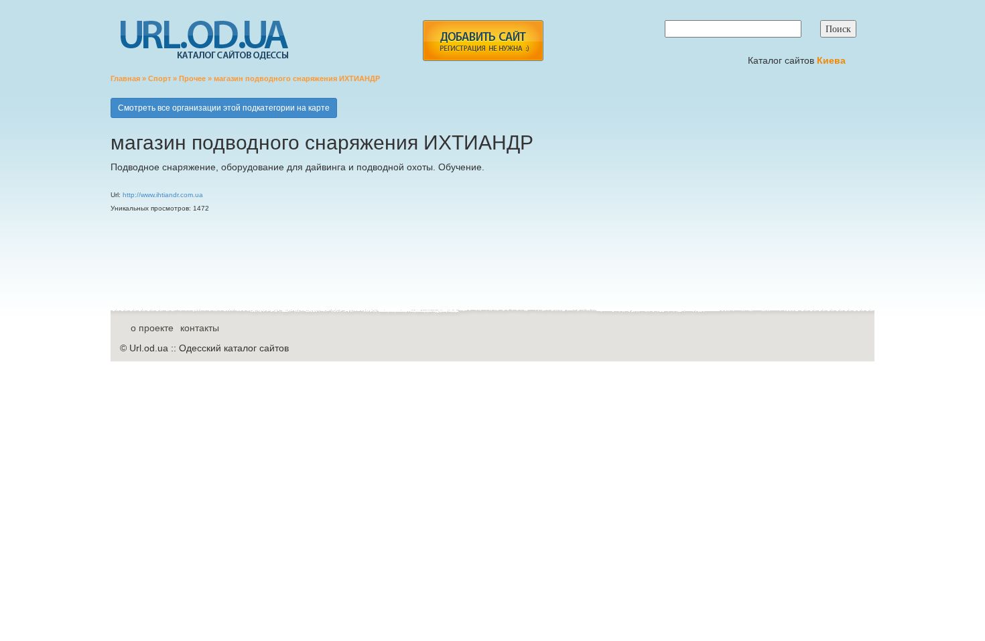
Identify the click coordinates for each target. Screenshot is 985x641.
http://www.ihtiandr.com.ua (163, 194)
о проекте (152, 328)
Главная (125, 78)
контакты (199, 328)
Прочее (192, 78)
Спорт (159, 78)
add (482, 40)
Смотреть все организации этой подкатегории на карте (224, 108)
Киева (832, 60)
